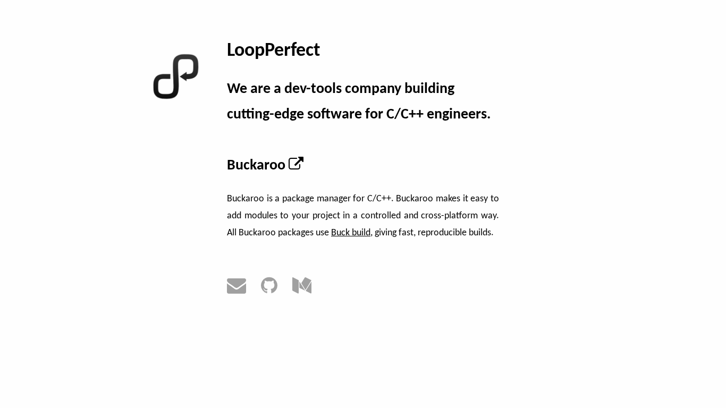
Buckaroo (258, 165)
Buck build (350, 233)
